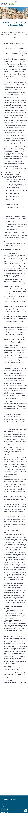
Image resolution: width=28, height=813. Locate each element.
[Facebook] (2, 809)
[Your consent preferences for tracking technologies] (25, 810)
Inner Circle (3, 806)
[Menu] (25, 2)
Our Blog (2, 804)
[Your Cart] (19, 4)
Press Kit (2, 802)
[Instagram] (4, 809)
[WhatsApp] (13, 3)
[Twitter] (7, 809)
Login (22, 3)
